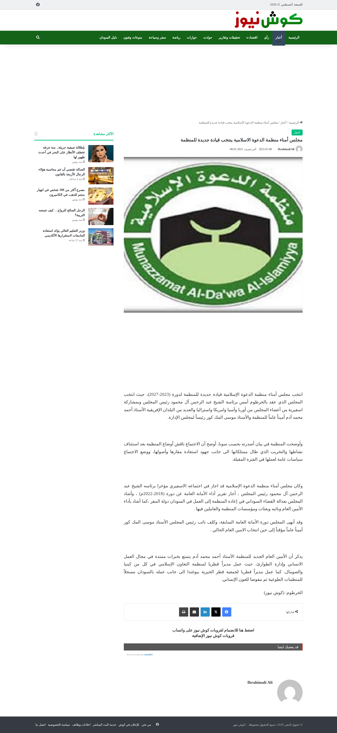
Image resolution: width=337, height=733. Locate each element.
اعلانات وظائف (81, 724)
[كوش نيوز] (268, 20)
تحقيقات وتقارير (229, 37)
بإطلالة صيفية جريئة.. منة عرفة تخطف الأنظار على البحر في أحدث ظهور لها (61, 152)
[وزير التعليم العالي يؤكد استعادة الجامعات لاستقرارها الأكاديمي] (100, 236)
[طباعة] (183, 612)
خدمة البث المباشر (104, 724)
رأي (266, 37)
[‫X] (216, 612)
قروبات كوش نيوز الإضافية (213, 636)
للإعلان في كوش (129, 724)
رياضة (176, 37)
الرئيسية (293, 37)
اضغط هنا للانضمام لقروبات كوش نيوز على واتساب (213, 630)
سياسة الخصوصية (59, 724)
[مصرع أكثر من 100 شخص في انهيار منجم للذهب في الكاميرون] (100, 196)
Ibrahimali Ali (286, 149)
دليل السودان (108, 37)
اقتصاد (253, 37)
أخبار (279, 37)
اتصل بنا (41, 724)
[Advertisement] (168, 81)
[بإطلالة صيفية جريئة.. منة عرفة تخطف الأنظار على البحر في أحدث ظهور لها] (100, 153)
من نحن (146, 724)
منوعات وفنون (132, 37)
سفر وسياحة (157, 37)
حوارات (192, 37)
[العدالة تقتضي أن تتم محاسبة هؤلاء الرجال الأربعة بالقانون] (100, 175)
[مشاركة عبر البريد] (194, 612)
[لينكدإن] (205, 612)
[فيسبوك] (226, 612)
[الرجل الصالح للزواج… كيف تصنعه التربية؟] (100, 216)
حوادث (207, 37)
